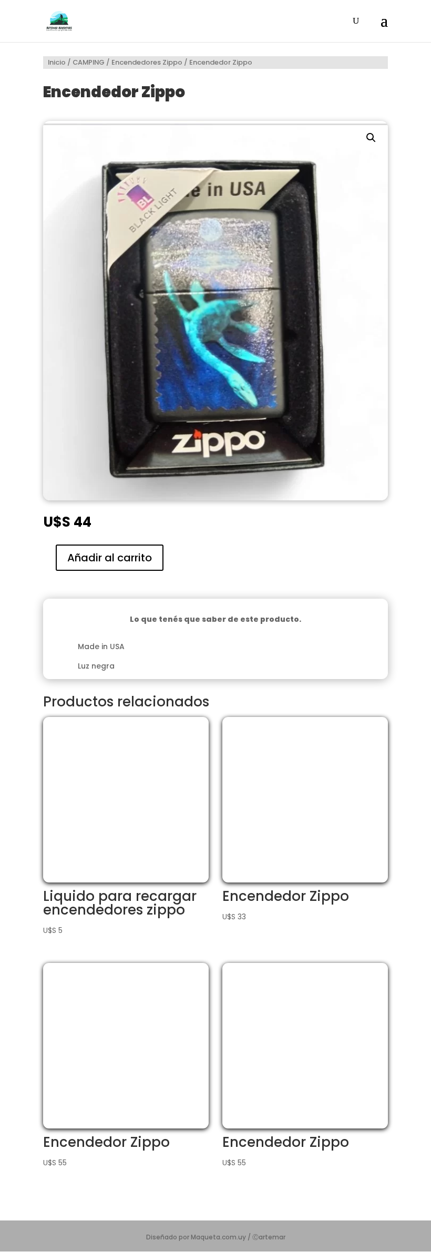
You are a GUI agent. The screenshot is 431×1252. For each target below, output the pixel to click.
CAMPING (89, 62)
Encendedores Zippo (146, 62)
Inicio (57, 62)
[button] (371, 137)
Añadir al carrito (109, 557)
